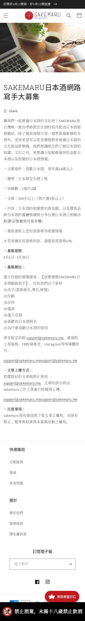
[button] (6, 15)
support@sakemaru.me (44, 337)
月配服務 (16, 462)
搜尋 (12, 472)
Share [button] (13, 111)
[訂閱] (70, 564)
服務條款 (16, 523)
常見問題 (16, 483)
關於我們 (16, 513)
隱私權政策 (18, 534)
